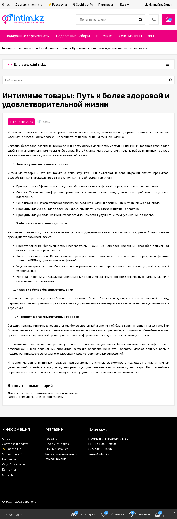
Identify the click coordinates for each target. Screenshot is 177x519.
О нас (6, 438)
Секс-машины (130, 36)
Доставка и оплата (15, 443)
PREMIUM (104, 36)
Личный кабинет (56, 449)
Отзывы (7, 474)
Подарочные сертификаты (27, 36)
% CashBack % (12, 454)
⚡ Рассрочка (11, 449)
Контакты (9, 469)
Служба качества (14, 464)
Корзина (51, 438)
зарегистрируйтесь (21, 396)
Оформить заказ (57, 443)
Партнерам (10, 459)
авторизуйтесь (52, 396)
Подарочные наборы (73, 36)
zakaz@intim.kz (98, 454)
